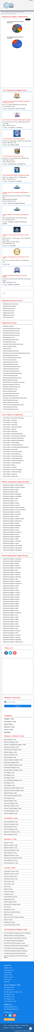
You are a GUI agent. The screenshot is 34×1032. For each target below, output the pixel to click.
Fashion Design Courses (10, 902)
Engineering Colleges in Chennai (11, 565)
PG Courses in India (9, 881)
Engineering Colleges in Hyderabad (12, 577)
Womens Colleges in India (10, 813)
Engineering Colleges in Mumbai (11, 599)
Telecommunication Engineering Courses (13, 404)
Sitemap (13, 1027)
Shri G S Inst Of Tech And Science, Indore (14, 943)
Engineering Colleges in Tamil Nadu (12, 541)
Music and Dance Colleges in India (12, 795)
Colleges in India (8, 12)
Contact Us (19, 1027)
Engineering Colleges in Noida (10, 608)
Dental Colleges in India (10, 757)
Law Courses (7, 907)
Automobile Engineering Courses (11, 333)
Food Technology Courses (9, 360)
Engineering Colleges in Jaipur (10, 579)
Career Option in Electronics (10, 424)
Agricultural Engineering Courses (11, 330)
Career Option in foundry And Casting (12, 451)
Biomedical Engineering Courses (11, 335)
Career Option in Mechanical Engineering (13, 438)
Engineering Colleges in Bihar (10, 491)
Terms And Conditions (13, 1025)
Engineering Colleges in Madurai (11, 597)
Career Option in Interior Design (11, 442)
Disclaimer (6, 1027)
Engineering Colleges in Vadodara (11, 637)
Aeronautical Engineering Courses (11, 328)
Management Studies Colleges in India (13, 788)
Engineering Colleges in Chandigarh (12, 494)
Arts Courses (7, 886)
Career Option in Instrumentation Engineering (14, 436)
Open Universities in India (10, 834)
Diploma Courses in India (10, 876)
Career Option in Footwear (10, 467)
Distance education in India (11, 845)
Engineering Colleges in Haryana (11, 505)
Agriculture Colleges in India (11, 742)
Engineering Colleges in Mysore (11, 601)
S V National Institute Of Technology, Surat (14, 953)
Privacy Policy (24, 1025)
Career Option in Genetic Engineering (12, 458)
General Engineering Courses (10, 362)
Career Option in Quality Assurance (12, 463)
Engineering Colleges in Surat (10, 628)
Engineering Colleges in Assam (11, 489)
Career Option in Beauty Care (10, 476)
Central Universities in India (11, 821)
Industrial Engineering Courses (11, 369)
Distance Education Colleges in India (13, 760)
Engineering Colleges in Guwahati (11, 574)
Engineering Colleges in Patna (10, 610)
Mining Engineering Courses (10, 389)
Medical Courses (8, 914)
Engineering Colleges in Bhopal (11, 563)
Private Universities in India (11, 829)
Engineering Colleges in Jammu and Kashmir (14, 509)
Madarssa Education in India (11, 855)
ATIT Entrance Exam (8, 317)
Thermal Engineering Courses (10, 409)
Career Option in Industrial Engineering (13, 433)
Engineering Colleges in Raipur (11, 617)
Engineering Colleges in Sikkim (11, 539)
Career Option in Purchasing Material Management (16, 447)
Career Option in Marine (9, 465)
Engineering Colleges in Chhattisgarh (12, 496)
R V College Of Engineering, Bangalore (14, 940)
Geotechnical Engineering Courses (12, 366)
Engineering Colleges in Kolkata (11, 590)
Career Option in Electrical (9, 429)
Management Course (9, 909)
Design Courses (7, 348)
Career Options (8, 724)
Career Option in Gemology (10, 474)
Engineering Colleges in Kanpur (11, 586)
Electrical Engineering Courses (11, 351)
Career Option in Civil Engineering (11, 454)
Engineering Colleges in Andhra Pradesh (13, 485)
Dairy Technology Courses (9, 346)
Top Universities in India (10, 1001)
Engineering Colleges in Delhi (10, 498)
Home (3, 12)
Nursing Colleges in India (10, 800)
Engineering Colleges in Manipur (11, 523)
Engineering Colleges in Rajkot (11, 619)
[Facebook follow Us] (6, 653)
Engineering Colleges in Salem (11, 624)
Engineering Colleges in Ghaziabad (12, 572)
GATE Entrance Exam (8, 310)
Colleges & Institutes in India (14, 736)
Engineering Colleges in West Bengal (12, 550)
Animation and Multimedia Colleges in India (15, 744)
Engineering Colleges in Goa (10, 500)
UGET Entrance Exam (8, 313)
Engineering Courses (9, 899)
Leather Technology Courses (10, 375)
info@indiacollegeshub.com (11, 1006)
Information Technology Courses (11, 371)
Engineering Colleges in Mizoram (11, 527)
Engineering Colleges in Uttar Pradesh (12, 545)
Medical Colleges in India (10, 793)
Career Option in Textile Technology (12, 471)
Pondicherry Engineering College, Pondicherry (15, 951)
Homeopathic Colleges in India (11, 767)
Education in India (9, 727)
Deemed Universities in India (11, 824)
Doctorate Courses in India (10, 879)
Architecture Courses (8, 326)
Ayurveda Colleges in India (10, 754)
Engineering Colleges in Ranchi (11, 621)
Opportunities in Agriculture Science (13, 858)
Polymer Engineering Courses (10, 395)
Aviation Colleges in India (10, 752)
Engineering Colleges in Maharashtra (9, 13)
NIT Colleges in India (9, 798)
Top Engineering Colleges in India (15, 929)
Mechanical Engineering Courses (11, 384)
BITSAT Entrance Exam (9, 308)
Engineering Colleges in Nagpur (11, 603)
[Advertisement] (17, 69)
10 (30, 290)
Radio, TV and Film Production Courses (14, 917)
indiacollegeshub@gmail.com (11, 1009)
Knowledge (7, 732)
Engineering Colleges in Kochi (10, 588)
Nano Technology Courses (9, 391)
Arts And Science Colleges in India (12, 749)
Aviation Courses (8, 889)
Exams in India (8, 729)
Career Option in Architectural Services (13, 445)
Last (4, 293)
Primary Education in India (10, 860)
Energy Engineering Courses (10, 355)
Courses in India (8, 974)
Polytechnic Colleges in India (11, 806)
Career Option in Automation (10, 431)
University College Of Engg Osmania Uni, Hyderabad (17, 933)
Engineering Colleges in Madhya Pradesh (13, 518)
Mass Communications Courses (12, 912)
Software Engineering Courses (10, 402)
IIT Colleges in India (9, 777)
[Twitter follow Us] (10, 653)
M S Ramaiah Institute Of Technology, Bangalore (16, 945)
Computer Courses (9, 894)
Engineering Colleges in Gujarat (11, 503)
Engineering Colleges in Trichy (10, 633)
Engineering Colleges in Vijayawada (12, 639)
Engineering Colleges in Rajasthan (11, 536)
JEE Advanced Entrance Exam (10, 304)
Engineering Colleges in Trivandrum (12, 635)
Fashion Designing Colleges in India (13, 765)
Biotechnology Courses (9, 337)
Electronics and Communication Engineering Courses (16, 353)
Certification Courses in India (11, 871)
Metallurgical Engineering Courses (11, 386)
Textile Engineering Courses (10, 407)
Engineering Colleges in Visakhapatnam (13, 642)
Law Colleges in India (9, 785)
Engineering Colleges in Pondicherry (12, 532)
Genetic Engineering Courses (10, 364)
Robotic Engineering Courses (10, 400)
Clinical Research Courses (10, 896)
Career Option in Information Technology (13, 418)
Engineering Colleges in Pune (10, 615)
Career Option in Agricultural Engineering (13, 440)
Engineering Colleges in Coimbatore (12, 568)
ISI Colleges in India (9, 783)
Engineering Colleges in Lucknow (11, 592)
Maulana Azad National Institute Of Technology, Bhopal (16, 956)
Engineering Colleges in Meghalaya (12, 525)
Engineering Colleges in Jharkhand (12, 512)
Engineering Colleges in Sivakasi (11, 626)
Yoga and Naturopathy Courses (12, 924)
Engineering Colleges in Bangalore (11, 561)
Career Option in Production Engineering (13, 460)
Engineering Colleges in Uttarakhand (12, 548)
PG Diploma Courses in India (11, 873)
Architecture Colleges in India (11, 747)
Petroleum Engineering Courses (11, 393)
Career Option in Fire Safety (10, 422)
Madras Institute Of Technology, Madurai (14, 935)
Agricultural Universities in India (12, 832)
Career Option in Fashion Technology (12, 469)
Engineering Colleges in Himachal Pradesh (14, 507)
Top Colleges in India (9, 999)
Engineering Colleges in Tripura (11, 543)
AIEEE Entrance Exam (8, 315)
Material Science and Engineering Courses (14, 382)
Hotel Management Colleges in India (13, 770)
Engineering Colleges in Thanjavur (11, 630)
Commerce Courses (9, 891)
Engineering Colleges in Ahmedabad (12, 559)
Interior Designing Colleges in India (13, 780)
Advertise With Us (9, 1019)
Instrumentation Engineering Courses (12, 373)
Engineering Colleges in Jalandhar (11, 581)
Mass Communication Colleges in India (14, 790)
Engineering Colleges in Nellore (11, 606)
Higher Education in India (10, 853)
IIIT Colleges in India (9, 772)
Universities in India (10, 721)
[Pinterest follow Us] (15, 653)
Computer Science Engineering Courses (13, 344)
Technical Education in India (11, 863)
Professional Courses (9, 922)
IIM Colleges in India (9, 775)
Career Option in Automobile (10, 449)
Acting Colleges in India (10, 739)
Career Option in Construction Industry (12, 456)
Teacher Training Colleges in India (12, 808)
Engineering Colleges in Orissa (11, 530)
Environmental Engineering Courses (12, 357)
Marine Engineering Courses (10, 380)
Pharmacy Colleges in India (11, 803)
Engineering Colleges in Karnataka (11, 514)
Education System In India (10, 847)
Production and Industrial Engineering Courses (14, 398)
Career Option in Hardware (10, 420)
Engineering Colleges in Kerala (11, 516)
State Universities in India (10, 826)
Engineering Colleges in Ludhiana (11, 594)
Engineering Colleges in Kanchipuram (12, 583)
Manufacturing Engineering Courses (12, 377)
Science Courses (8, 919)
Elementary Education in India (11, 850)
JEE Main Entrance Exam (9, 306)
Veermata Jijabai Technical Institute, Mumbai (15, 938)
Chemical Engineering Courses (11, 339)
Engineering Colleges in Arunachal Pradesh (14, 487)
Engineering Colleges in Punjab (11, 534)
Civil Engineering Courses (9, 342)
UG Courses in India (9, 884)
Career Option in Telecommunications (12, 427)
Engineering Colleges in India (18, 12)
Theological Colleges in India (11, 811)
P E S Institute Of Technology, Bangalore (14, 948)
